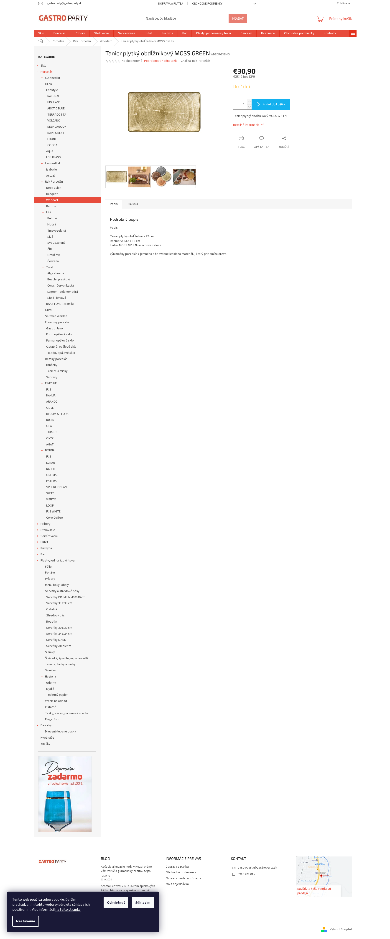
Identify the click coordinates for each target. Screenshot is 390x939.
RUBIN (50, 420)
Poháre (50, 572)
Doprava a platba (170, 4)
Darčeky (46, 725)
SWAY (50, 493)
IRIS (48, 389)
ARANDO (52, 401)
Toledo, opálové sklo (60, 353)
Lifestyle (52, 90)
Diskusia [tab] (132, 204)
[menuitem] (41, 33)
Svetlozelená (56, 243)
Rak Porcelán (54, 181)
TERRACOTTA (56, 114)
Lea (48, 212)
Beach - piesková (59, 279)
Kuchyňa (46, 548)
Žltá (50, 249)
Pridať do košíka (274, 104)
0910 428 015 (246, 874)
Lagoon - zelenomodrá (62, 292)
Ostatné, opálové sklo (61, 346)
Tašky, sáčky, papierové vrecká (67, 713)
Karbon (51, 206)
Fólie (48, 566)
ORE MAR (52, 475)
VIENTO (51, 499)
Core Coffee (54, 517)
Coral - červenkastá (60, 285)
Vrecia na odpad (56, 701)
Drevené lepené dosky (60, 731)
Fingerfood (52, 719)
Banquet (52, 194)
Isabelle (51, 169)
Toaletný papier (57, 695)
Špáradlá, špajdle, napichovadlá (66, 658)
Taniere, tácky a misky (60, 664)
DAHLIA (51, 395)
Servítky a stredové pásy (62, 591)
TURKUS (51, 432)
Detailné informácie (246, 125)
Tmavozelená (56, 230)
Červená (53, 261)
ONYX (50, 438)
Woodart (52, 200)
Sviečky (50, 670)
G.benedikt (52, 78)
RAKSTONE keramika (60, 304)
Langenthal (52, 163)
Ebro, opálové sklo (59, 334)
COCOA (52, 145)
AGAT (50, 444)
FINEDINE (51, 383)
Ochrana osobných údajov (183, 878)
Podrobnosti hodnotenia (160, 61)
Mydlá (50, 689)
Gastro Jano (54, 328)
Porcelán (47, 72)
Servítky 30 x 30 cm (59, 628)
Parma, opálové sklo (60, 340)
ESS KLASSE (54, 157)
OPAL (49, 426)
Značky (45, 744)
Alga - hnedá (55, 273)
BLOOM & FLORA (57, 414)
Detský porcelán (56, 359)
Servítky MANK (56, 640)
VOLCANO (53, 120)
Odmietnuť (116, 902)
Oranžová (54, 255)
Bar (43, 554)
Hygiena (50, 676)
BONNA (50, 450)
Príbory (46, 524)
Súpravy (51, 377)
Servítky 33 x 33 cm (59, 603)
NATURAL (53, 96)
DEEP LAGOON (56, 126)
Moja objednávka (177, 884)
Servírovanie (49, 536)
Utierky (51, 682)
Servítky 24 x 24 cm (59, 633)
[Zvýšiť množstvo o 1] (249, 101)
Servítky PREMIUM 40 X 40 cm (65, 597)
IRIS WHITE (53, 511)
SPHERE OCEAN (56, 487)
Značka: (196, 61)
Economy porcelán (57, 322)
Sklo (43, 65)
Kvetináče (47, 737)
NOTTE (51, 469)
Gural (48, 310)
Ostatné (51, 609)
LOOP (50, 505)
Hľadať (238, 18)
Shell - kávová (56, 298)
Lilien (48, 84)
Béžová (52, 218)
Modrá (51, 224)
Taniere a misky (57, 371)
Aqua (49, 151)
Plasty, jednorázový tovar (58, 560)
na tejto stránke (68, 909)
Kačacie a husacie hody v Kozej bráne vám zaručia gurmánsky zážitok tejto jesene (126, 871)
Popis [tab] (114, 204)
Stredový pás (55, 615)
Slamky (50, 652)
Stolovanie (48, 530)
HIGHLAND (54, 102)
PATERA (51, 481)
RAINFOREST (56, 133)
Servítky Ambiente (58, 646)
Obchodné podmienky (207, 4)
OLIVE (50, 408)
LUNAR (50, 462)
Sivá (50, 237)
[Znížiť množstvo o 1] (249, 106)
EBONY (51, 139)
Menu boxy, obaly (57, 585)
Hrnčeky (51, 365)
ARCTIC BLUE (56, 108)
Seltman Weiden (56, 316)
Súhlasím (142, 902)
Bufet (44, 542)
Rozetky (52, 621)
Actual (50, 175)
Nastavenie (25, 921)
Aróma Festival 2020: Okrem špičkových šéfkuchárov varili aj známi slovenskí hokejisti (128, 890)
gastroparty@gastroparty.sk (257, 867)
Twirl (49, 267)
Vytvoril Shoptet (341, 929)
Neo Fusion (53, 188)
